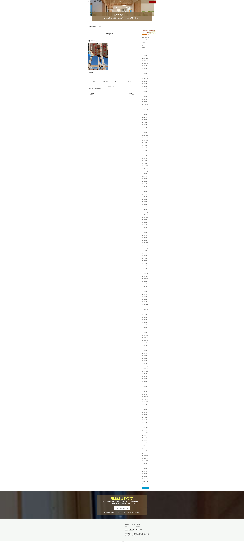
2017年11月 (145, 245)
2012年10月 (145, 401)
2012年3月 (144, 419)
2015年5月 (144, 322)
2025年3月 (144, 53)
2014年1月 (144, 363)
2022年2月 (144, 130)
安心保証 (121, 1)
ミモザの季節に (145, 39)
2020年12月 (145, 165)
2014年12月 (145, 335)
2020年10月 (145, 171)
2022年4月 (144, 124)
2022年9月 (144, 112)
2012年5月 (144, 414)
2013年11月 (145, 368)
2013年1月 (144, 394)
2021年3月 (144, 158)
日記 (92, 26)
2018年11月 (145, 214)
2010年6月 (144, 471)
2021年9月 (144, 142)
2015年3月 (144, 327)
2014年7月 (144, 348)
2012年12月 (145, 396)
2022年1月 (144, 132)
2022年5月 (144, 122)
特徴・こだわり (135, 1)
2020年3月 (144, 189)
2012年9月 (144, 404)
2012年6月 (144, 412)
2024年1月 (144, 73)
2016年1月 (144, 301)
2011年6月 (144, 440)
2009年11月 (145, 478)
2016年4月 (144, 294)
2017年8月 (144, 253)
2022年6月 (144, 119)
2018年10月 (145, 217)
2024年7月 (144, 65)
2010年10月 (145, 461)
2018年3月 (144, 235)
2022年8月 (144, 114)
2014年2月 (144, 360)
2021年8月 (144, 145)
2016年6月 (144, 289)
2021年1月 (144, 163)
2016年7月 (144, 286)
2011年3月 (144, 448)
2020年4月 (144, 186)
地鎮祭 (143, 47)
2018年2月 (144, 237)
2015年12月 (145, 304)
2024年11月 (145, 60)
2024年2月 (144, 71)
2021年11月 (145, 137)
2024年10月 (145, 63)
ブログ (127, 1)
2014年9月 (144, 342)
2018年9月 (144, 219)
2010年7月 (144, 468)
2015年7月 (144, 317)
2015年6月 (144, 319)
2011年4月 (144, 445)
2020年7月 (144, 178)
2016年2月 (144, 299)
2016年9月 (144, 281)
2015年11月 (145, 307)
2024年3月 (144, 68)
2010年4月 (144, 476)
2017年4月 (144, 263)
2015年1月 (144, 332)
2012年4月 (144, 417)
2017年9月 (144, 250)
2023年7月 (144, 86)
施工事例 (114, 1)
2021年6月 (144, 150)
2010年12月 (145, 455)
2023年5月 (144, 91)
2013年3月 (144, 389)
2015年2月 (144, 330)
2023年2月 (144, 99)
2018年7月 (144, 224)
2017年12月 (145, 242)
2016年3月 (144, 296)
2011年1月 (144, 453)
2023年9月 (144, 81)
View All (111, 94)
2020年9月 (144, 173)
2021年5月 (144, 153)
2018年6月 (144, 227)
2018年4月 (144, 232)
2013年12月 (145, 366)
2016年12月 (145, 273)
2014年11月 (145, 337)
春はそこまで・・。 (146, 42)
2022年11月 (145, 106)
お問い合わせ (152, 1)
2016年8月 (144, 283)
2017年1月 (144, 271)
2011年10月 (145, 432)
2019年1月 (144, 209)
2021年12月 (145, 135)
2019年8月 (144, 191)
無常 (143, 45)
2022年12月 (145, 104)
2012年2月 (144, 422)
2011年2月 (144, 450)
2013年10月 (145, 371)
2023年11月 (145, 76)
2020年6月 (144, 181)
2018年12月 (145, 212)
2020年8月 (144, 176)
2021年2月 (144, 160)
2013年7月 (144, 378)
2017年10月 (145, 248)
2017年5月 (144, 260)
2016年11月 (145, 276)
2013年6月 (144, 381)
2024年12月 (145, 58)
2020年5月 (144, 183)
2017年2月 (144, 268)
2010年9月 (144, 463)
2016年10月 (145, 278)
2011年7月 (144, 437)
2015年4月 (144, 324)
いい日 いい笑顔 (130, 94)
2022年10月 (145, 109)
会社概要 (144, 1)
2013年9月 (144, 373)
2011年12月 (145, 427)
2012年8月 (144, 407)
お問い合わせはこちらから (123, 508)
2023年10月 (145, 78)
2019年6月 (144, 196)
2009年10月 (145, 481)
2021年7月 (144, 148)
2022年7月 (144, 117)
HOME (107, 1)
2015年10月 (145, 309)
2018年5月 (144, 230)
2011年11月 (145, 430)
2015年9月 (144, 312)
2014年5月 (144, 353)
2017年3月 (144, 266)
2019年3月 (144, 204)
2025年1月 (144, 55)
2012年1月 (144, 425)
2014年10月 (145, 340)
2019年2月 (144, 207)
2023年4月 (144, 94)
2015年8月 (144, 314)
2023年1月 (144, 101)
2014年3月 (144, 358)
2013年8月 (144, 376)
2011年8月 (144, 435)
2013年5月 (144, 384)
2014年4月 (144, 355)
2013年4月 (144, 386)
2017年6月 (144, 258)
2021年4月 (144, 155)
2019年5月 (144, 199)
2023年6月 (144, 88)
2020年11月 (145, 168)
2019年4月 (144, 201)
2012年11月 (145, 399)
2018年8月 (144, 222)
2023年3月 (144, 96)
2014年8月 (144, 345)
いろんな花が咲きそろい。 (148, 37)
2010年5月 (144, 473)
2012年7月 (144, 409)
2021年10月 (145, 140)
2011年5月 (144, 443)
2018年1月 (144, 240)
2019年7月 (144, 194)
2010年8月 (144, 466)
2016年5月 (144, 291)
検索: (143, 484)
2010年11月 (145, 458)
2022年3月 (144, 127)
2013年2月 (144, 391)
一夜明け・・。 (92, 94)
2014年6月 (144, 350)
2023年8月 (144, 83)
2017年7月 (144, 255)
